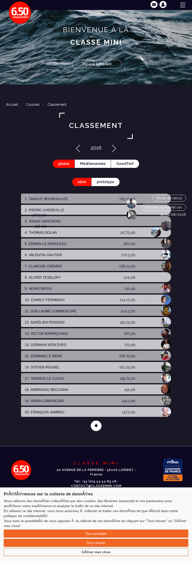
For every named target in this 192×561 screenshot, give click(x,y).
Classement (57, 105)
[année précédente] (78, 148)
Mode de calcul (169, 198)
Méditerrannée (93, 164)
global (63, 164)
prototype (105, 182)
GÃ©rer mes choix (96, 552)
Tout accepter (96, 534)
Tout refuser (96, 543)
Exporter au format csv (164, 207)
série (82, 182)
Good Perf (125, 164)
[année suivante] (114, 148)
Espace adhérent (97, 64)
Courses (33, 105)
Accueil (12, 105)
